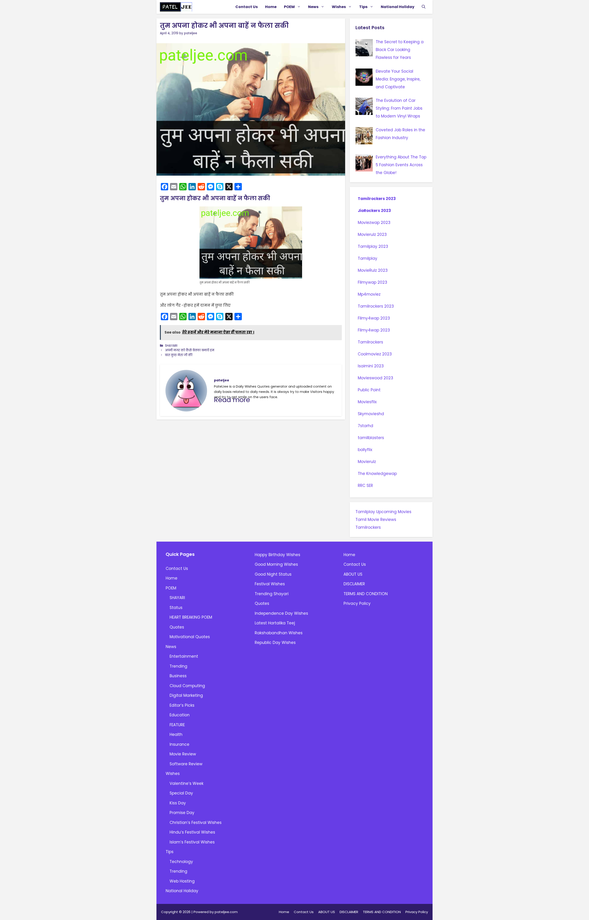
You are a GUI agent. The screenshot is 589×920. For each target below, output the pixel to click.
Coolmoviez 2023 (375, 354)
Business (178, 676)
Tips (363, 6)
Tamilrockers (370, 342)
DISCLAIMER (354, 584)
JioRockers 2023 (374, 210)
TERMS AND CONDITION (366, 594)
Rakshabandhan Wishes (279, 633)
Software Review (186, 764)
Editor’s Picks (182, 705)
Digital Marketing (186, 695)
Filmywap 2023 (372, 282)
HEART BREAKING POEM (191, 617)
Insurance (179, 744)
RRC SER (365, 485)
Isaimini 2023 (371, 366)
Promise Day (182, 812)
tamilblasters (371, 437)
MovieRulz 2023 (373, 270)
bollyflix (365, 449)
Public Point (369, 390)
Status (176, 607)
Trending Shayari (272, 594)
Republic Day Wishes (275, 642)
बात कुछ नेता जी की (178, 355)
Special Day (181, 793)
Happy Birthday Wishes (277, 554)
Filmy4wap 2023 (374, 318)
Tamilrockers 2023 (377, 198)
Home (271, 6)
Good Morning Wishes (276, 564)
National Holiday (397, 6)
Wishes (339, 6)
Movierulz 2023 (372, 234)
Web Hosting (182, 881)
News (313, 6)
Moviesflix (367, 402)
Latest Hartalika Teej (275, 623)
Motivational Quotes (190, 637)
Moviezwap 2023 (374, 222)
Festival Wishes (270, 584)
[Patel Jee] (176, 7)
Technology (181, 861)
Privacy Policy (357, 603)
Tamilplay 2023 (373, 246)
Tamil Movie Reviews (375, 519)
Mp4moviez (369, 294)
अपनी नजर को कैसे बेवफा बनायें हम (189, 350)
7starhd (365, 426)
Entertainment (184, 656)
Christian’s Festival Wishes (196, 822)
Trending (178, 666)
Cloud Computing (187, 686)
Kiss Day (178, 803)
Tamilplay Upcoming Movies (383, 511)
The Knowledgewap (377, 473)
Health (176, 734)
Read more (232, 399)
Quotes (177, 627)
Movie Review (183, 754)
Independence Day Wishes (281, 613)
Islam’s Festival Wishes (192, 842)
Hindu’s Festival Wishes (192, 832)
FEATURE (177, 725)
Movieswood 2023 (375, 378)
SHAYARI (171, 345)
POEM (289, 6)
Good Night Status (273, 574)
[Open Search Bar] (423, 7)
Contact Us (246, 6)
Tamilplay (367, 258)
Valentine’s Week (186, 783)
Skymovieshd (371, 414)
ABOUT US (353, 574)
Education (180, 715)
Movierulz (367, 461)
